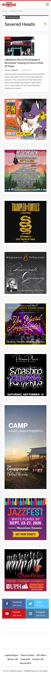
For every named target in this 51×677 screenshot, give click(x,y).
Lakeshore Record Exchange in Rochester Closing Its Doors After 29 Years (24, 63)
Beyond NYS (25, 663)
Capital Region (11, 655)
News (8, 38)
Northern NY (38, 659)
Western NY (12, 659)
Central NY (25, 659)
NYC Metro (41, 655)
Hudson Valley (27, 655)
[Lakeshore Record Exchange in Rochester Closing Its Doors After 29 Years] (19, 46)
